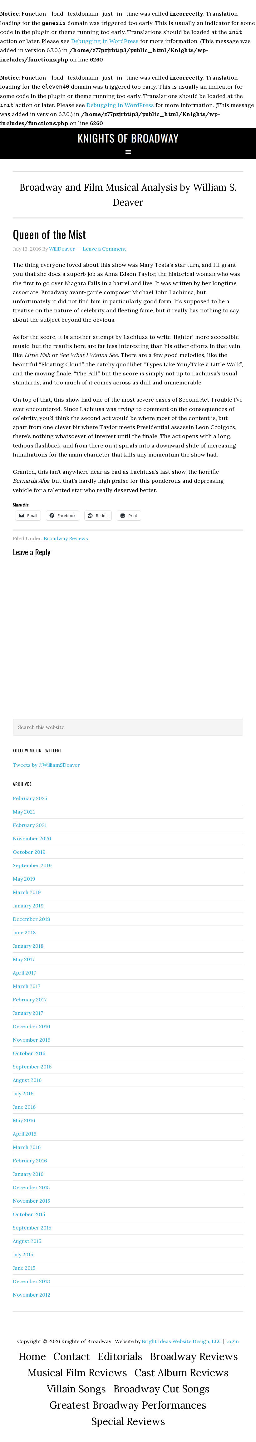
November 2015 (31, 1201)
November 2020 (32, 838)
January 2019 (28, 905)
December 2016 (31, 1026)
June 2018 (24, 932)
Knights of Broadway (128, 138)
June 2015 (24, 1268)
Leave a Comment (104, 249)
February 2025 (30, 798)
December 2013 (31, 1281)
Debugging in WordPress (105, 41)
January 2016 (28, 1174)
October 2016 (29, 1053)
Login (232, 1341)
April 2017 (24, 973)
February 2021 (30, 825)
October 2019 (29, 852)
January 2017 (28, 1013)
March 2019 (27, 892)
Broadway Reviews (66, 538)
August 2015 (27, 1241)
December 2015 (31, 1187)
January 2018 (28, 946)
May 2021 (24, 812)
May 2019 (24, 879)
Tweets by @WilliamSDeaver (46, 765)
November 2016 (31, 1040)
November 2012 (31, 1295)
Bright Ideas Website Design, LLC (181, 1341)
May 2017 (24, 959)
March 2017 (26, 986)
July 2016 (23, 1093)
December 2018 (31, 919)
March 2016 (27, 1147)
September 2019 (32, 865)
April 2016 (24, 1134)
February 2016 (30, 1160)
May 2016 (24, 1120)
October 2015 (29, 1214)
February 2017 (30, 999)
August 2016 (27, 1080)
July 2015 (23, 1254)
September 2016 (32, 1066)
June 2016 (24, 1107)
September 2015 (32, 1227)
